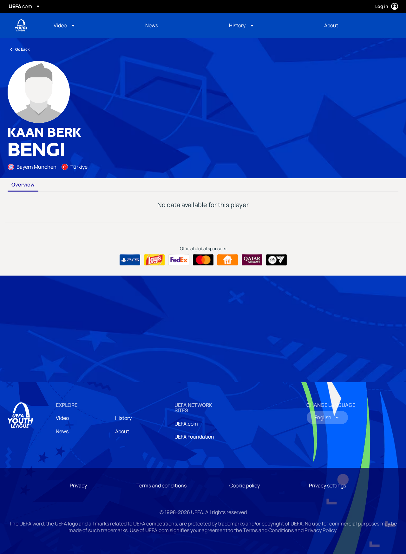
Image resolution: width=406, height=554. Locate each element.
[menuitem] (91, 25)
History (123, 417)
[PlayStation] (130, 260)
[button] (64, 25)
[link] (151, 25)
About (122, 431)
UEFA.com (186, 423)
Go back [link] (22, 49)
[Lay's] (154, 260)
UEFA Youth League (21, 25)
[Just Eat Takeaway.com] (227, 260)
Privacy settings (327, 485)
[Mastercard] (203, 260)
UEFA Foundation (194, 436)
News (62, 431)
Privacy (78, 485)
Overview (23, 185)
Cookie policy (244, 485)
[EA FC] (276, 260)
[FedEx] (178, 260)
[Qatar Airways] (252, 260)
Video (62, 417)
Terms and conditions (161, 485)
